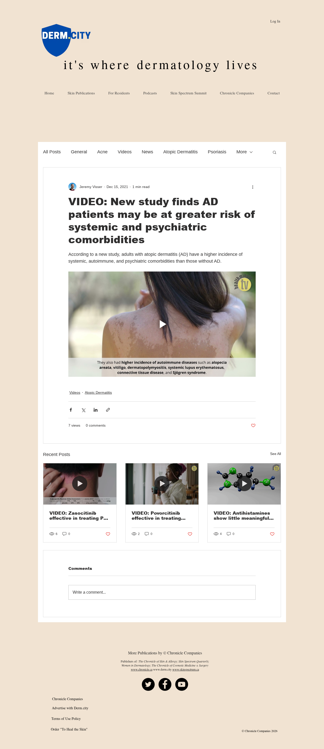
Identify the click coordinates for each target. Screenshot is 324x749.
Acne (102, 151)
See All (275, 454)
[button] (274, 152)
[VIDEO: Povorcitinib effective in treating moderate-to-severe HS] (162, 483)
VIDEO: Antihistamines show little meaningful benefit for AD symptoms (242, 516)
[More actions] (253, 187)
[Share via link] (108, 409)
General (79, 151)
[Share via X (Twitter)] (83, 409)
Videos (125, 151)
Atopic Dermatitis (180, 151)
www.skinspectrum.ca (185, 669)
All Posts (52, 151)
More (241, 151)
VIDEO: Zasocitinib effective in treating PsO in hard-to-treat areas (79, 516)
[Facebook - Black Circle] (164, 684)
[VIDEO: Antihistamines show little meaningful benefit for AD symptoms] (244, 483)
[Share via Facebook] (70, 409)
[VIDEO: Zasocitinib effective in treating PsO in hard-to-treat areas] (79, 483)
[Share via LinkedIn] (95, 409)
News (147, 151)
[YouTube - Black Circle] (181, 684)
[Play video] (162, 324)
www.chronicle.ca (141, 669)
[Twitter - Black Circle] (148, 684)
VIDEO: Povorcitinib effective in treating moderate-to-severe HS (160, 516)
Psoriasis (217, 151)
